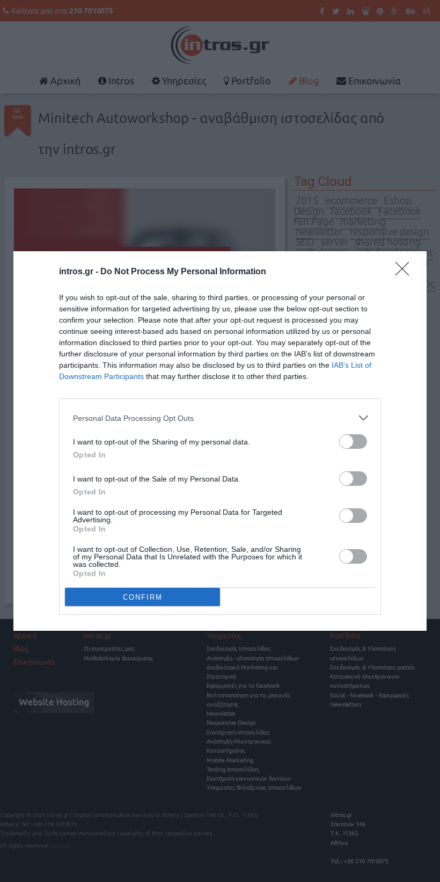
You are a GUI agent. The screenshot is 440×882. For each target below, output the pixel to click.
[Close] (405, 272)
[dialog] (220, 441)
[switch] (353, 441)
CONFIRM (143, 597)
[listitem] (220, 418)
